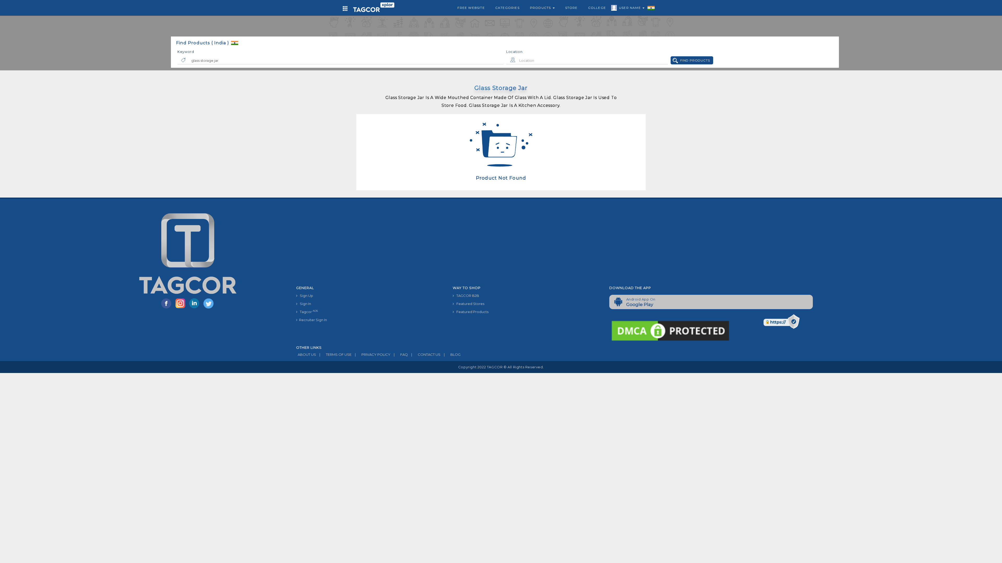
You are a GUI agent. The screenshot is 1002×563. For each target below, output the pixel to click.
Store (571, 8)
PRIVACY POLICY (372, 354)
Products (541, 8)
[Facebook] (167, 308)
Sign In (304, 304)
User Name (630, 8)
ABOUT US (306, 354)
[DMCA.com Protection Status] (670, 330)
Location (514, 52)
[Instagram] (181, 308)
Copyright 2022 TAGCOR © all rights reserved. (501, 367)
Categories (507, 8)
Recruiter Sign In (312, 320)
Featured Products (471, 312)
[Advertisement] (605, 244)
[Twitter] (209, 308)
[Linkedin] (195, 308)
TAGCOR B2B (466, 295)
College (597, 8)
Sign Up (305, 295)
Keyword (185, 52)
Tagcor (307, 311)
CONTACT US (425, 354)
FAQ (401, 354)
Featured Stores (469, 304)
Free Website (471, 8)
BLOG (452, 354)
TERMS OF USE (335, 354)
